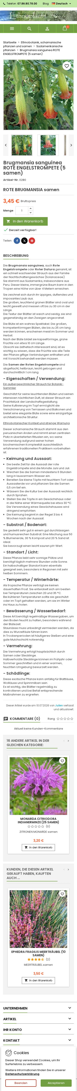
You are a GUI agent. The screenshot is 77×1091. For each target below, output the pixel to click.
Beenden (21, 1083)
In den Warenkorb (24, 221)
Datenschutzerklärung (22, 1074)
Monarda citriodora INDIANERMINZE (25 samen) (38, 820)
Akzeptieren (56, 1083)
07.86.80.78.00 (27, 3)
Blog (46, 3)
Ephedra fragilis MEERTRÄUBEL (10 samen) (38, 953)
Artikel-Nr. (11, 180)
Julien (59, 705)
